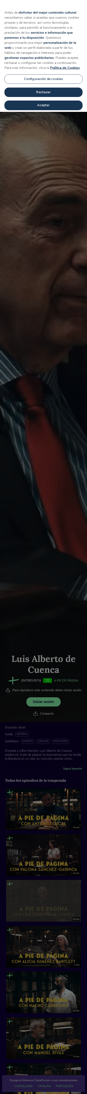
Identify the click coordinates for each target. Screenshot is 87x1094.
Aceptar (43, 105)
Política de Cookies (65, 68)
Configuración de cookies (43, 79)
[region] (43, 56)
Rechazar (43, 92)
